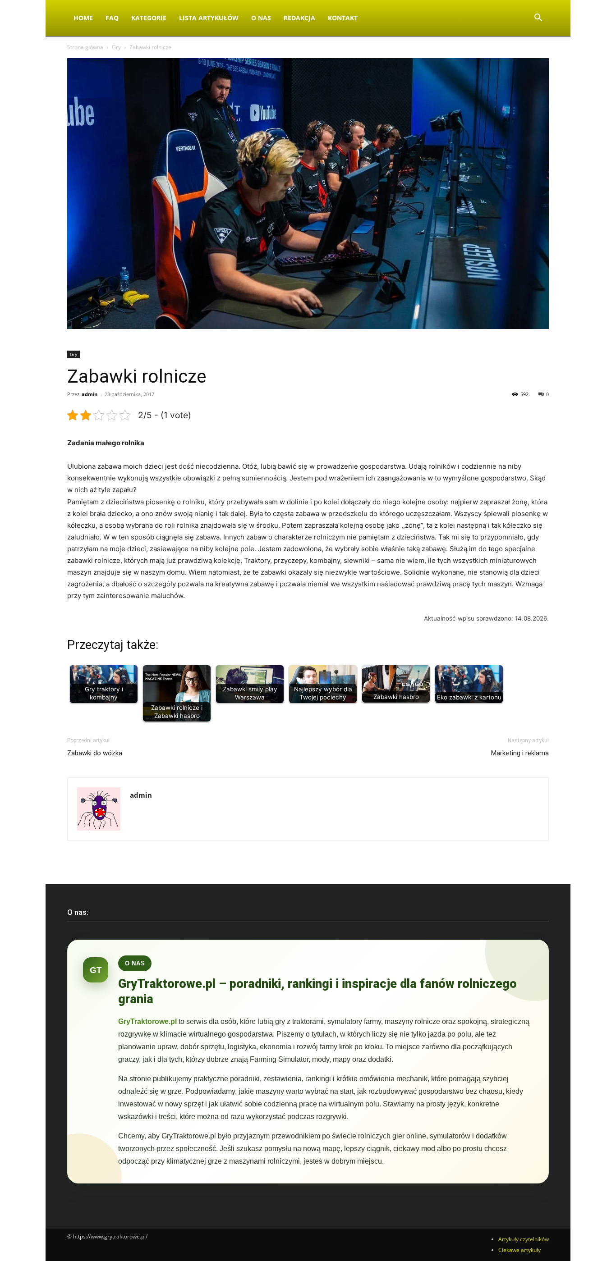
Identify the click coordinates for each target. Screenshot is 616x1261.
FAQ (112, 18)
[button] (538, 18)
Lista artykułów (209, 18)
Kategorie (148, 18)
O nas (261, 18)
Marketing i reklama (520, 753)
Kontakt (343, 18)
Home (83, 18)
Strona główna (85, 47)
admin (89, 394)
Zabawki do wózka (94, 753)
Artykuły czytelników (523, 1239)
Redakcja (299, 18)
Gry (116, 47)
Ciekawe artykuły (519, 1250)
